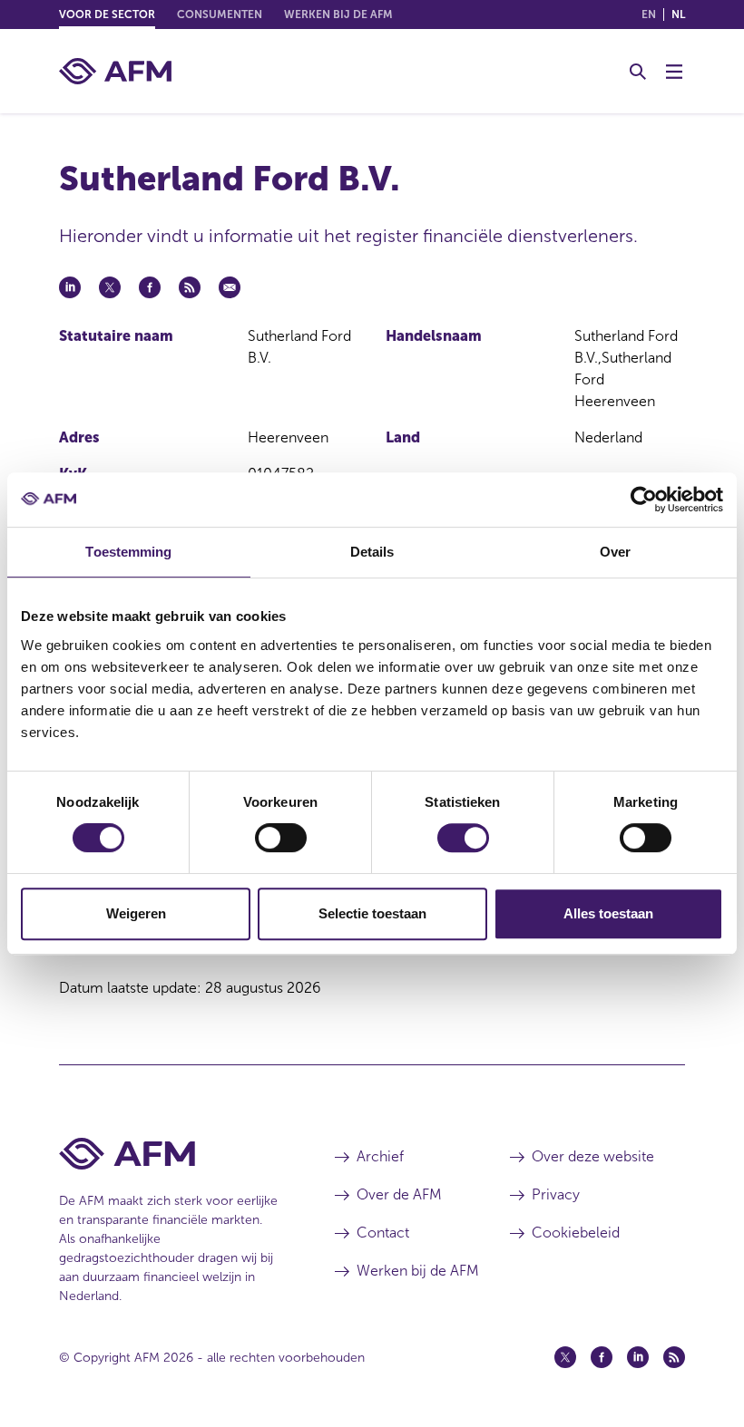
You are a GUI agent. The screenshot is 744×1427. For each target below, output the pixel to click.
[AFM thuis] (115, 71)
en (648, 14)
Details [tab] (372, 551)
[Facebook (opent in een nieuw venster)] (601, 1357)
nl (678, 14)
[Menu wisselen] (674, 72)
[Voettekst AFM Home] (169, 1154)
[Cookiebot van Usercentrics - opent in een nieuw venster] (643, 499)
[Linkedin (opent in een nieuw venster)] (638, 1357)
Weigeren (136, 913)
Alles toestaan (608, 913)
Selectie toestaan (372, 913)
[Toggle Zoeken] (638, 72)
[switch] (281, 837)
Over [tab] (615, 551)
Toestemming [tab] (128, 551)
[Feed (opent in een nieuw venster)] (674, 1357)
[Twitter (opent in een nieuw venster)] (565, 1357)
